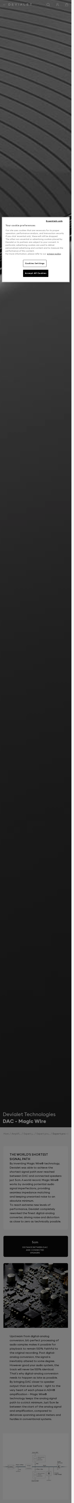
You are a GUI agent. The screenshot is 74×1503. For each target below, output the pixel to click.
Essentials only (54, 221)
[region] (36, 249)
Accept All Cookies (35, 273)
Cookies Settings (35, 263)
